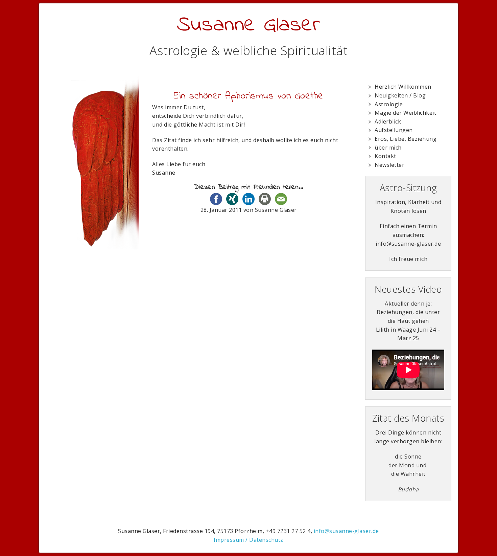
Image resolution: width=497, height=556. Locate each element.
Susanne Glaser (248, 25)
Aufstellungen (394, 130)
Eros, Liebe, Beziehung (405, 138)
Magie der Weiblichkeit (405, 112)
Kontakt (385, 156)
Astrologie (389, 104)
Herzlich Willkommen (403, 86)
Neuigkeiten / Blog (400, 95)
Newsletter (389, 165)
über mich (388, 147)
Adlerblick (388, 121)
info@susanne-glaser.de (346, 531)
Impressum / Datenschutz (248, 539)
